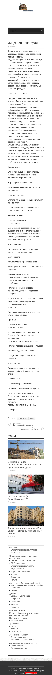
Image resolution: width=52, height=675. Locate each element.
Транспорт (14, 624)
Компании (15, 577)
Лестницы (15, 601)
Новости (14, 629)
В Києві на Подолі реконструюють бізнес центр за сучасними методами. (25, 464)
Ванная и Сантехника (20, 596)
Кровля (14, 574)
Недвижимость (17, 569)
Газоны (14, 590)
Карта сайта (16, 553)
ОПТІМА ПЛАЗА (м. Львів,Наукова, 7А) (18, 497)
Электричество (17, 645)
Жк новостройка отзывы (29, 429)
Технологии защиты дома (22, 640)
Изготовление (17, 620)
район (32, 418)
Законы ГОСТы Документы (23, 560)
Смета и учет (16, 631)
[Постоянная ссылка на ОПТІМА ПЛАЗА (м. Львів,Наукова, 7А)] (26, 493)
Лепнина (15, 607)
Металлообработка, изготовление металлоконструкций (24, 614)
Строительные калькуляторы (24, 550)
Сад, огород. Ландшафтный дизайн (25, 583)
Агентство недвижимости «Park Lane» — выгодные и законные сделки (25, 531)
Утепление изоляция (18, 635)
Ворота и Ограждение (20, 571)
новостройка (22, 418)
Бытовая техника (17, 610)
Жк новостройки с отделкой (23, 424)
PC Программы (18, 563)
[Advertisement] (27, 18)
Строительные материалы (22, 566)
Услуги (14, 580)
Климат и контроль (19, 637)
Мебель (14, 604)
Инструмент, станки (18, 618)
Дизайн (12, 594)
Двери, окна (16, 599)
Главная (13, 548)
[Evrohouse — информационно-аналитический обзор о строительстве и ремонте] (26, 10)
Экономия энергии (19, 648)
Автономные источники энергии (23, 643)
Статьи (12, 626)
